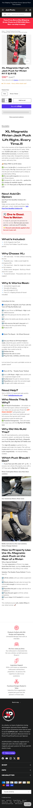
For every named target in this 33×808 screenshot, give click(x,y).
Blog (11, 802)
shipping (16, 80)
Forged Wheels (17, 800)
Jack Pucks (8, 797)
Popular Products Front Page (13, 31)
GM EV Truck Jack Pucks (7, 803)
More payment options (16, 117)
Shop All (24, 800)
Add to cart (22, 100)
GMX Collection (19, 803)
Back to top (15, 702)
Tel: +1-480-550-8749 (19, 802)
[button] (30, 10)
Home (3, 31)
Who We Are (5, 802)
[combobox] (16, 14)
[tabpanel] (16, 371)
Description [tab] (5, 126)
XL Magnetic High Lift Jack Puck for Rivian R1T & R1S (14, 32)
